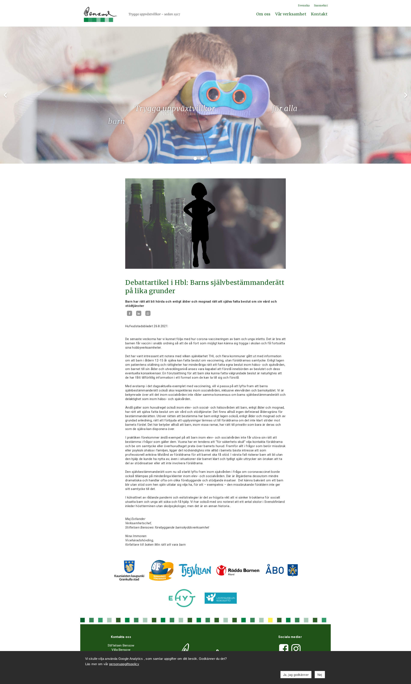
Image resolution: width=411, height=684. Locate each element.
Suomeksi (321, 5)
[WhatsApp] (147, 313)
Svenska (304, 5)
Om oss (263, 14)
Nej (319, 674)
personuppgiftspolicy (124, 664)
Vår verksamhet (290, 14)
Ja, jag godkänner (296, 674)
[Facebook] (129, 313)
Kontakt (319, 14)
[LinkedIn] (138, 313)
